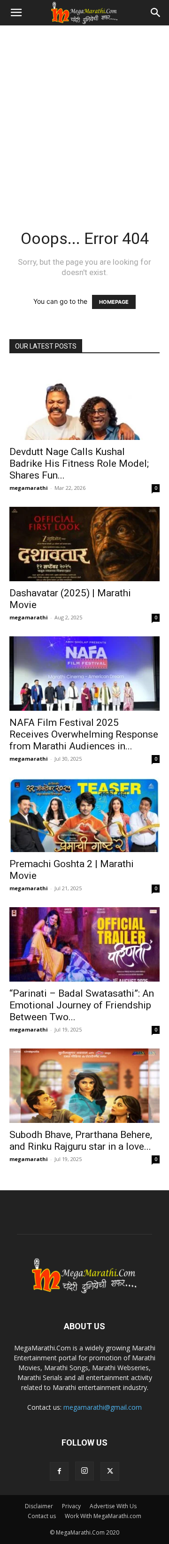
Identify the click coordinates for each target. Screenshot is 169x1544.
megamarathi (28, 487)
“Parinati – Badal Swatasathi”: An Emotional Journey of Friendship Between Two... (81, 1005)
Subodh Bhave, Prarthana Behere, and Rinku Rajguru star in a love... (80, 1140)
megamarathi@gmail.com (102, 1407)
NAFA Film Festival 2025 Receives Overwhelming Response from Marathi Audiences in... (83, 734)
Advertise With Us (113, 1506)
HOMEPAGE (114, 302)
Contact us (42, 1516)
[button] (16, 12)
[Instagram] (84, 1471)
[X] (109, 1471)
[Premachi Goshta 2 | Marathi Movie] (84, 815)
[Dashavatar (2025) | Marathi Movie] (84, 544)
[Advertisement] (84, 115)
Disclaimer (39, 1506)
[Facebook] (59, 1471)
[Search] (156, 12)
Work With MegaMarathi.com (103, 1516)
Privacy (71, 1506)
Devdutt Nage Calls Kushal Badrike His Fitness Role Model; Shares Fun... (79, 463)
